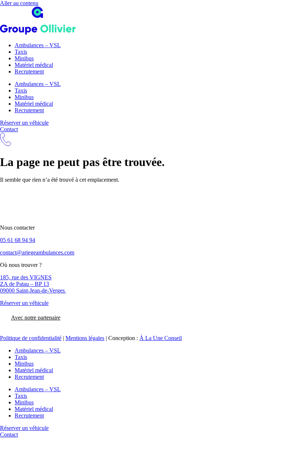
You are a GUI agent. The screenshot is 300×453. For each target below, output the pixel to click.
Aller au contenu (19, 3)
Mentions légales (84, 338)
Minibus (24, 58)
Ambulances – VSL (38, 45)
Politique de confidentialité (30, 338)
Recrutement (29, 71)
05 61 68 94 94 (17, 240)
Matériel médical (34, 65)
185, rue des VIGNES (26, 277)
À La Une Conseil (160, 338)
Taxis (21, 52)
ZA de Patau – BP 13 (24, 284)
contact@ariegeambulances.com (37, 252)
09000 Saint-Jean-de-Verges (33, 290)
